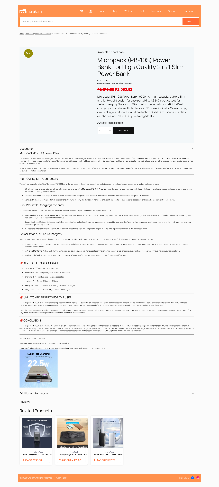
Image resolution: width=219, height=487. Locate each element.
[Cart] (81, 11)
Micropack (29, 33)
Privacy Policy (61, 477)
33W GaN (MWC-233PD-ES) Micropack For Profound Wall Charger (38, 454)
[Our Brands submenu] (198, 11)
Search (190, 21)
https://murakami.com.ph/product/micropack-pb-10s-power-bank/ (78, 348)
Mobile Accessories (43, 33)
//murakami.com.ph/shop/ (38, 338)
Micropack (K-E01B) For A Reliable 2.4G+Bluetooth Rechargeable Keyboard (74, 454)
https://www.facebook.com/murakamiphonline (51, 343)
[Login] (90, 11)
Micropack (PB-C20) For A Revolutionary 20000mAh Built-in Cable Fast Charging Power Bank (109, 454)
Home (22, 33)
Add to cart (123, 130)
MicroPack (38, 452)
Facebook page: (26, 343)
